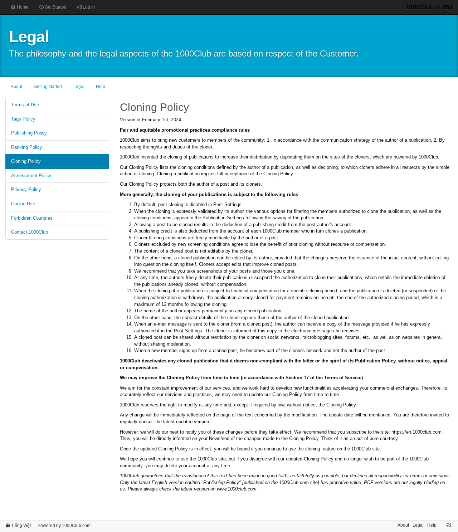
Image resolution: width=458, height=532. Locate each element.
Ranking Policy (26, 147)
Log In (88, 7)
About (16, 86)
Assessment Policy (31, 175)
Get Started (55, 7)
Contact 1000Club (29, 232)
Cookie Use (23, 203)
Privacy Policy (26, 189)
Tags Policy (23, 119)
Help (100, 86)
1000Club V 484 (429, 7)
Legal (78, 86)
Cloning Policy (26, 161)
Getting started (48, 86)
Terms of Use (25, 104)
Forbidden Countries (32, 218)
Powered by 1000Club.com (64, 525)
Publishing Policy (29, 133)
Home (22, 7)
